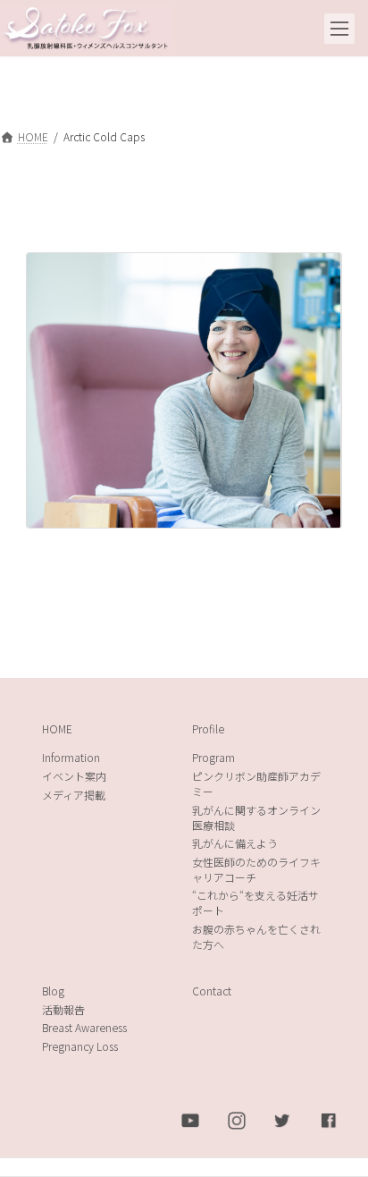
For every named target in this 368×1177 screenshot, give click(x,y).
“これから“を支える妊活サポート (255, 902)
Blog (53, 990)
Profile (208, 727)
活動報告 (63, 1008)
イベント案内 (74, 775)
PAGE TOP (339, 1125)
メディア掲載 (73, 793)
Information (71, 757)
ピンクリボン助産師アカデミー (256, 783)
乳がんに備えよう (235, 843)
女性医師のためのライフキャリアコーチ (256, 868)
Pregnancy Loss (80, 1046)
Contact (211, 990)
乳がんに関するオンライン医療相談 (256, 816)
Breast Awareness (84, 1027)
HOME (57, 727)
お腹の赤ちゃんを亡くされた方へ (256, 936)
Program (213, 757)
